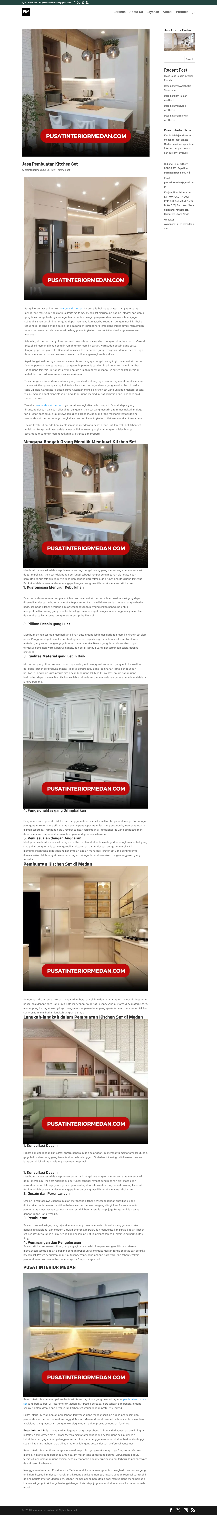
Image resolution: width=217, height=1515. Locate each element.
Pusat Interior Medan (42, 1510)
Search (189, 59)
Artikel (167, 12)
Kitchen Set (64, 169)
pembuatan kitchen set (49, 405)
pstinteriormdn (33, 169)
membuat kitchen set (71, 308)
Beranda (119, 12)
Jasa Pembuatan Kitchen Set (50, 163)
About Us (136, 12)
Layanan (153, 12)
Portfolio (182, 12)
